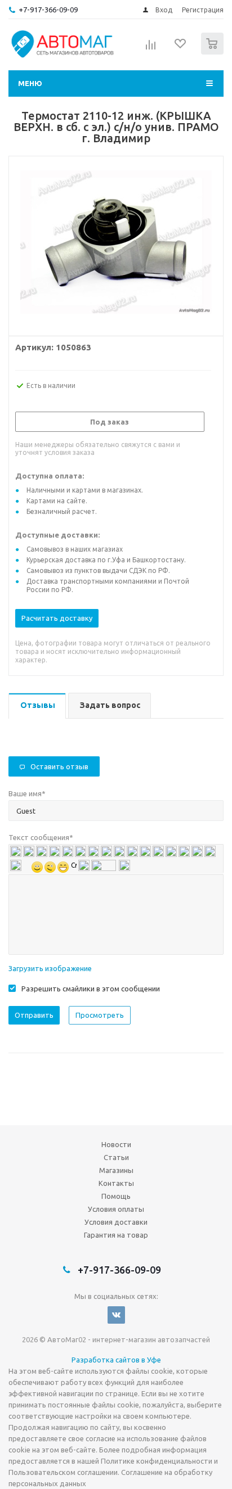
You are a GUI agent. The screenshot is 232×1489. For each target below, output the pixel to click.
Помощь (116, 1196)
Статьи (116, 1157)
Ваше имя (27, 793)
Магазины (116, 1170)
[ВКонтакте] (116, 1315)
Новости (116, 1144)
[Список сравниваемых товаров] (151, 48)
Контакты (116, 1183)
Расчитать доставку (56, 618)
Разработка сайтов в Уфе (116, 1360)
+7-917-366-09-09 (48, 9)
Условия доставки (116, 1222)
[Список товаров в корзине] (213, 52)
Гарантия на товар (116, 1235)
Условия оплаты (116, 1209)
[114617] (116, 243)
